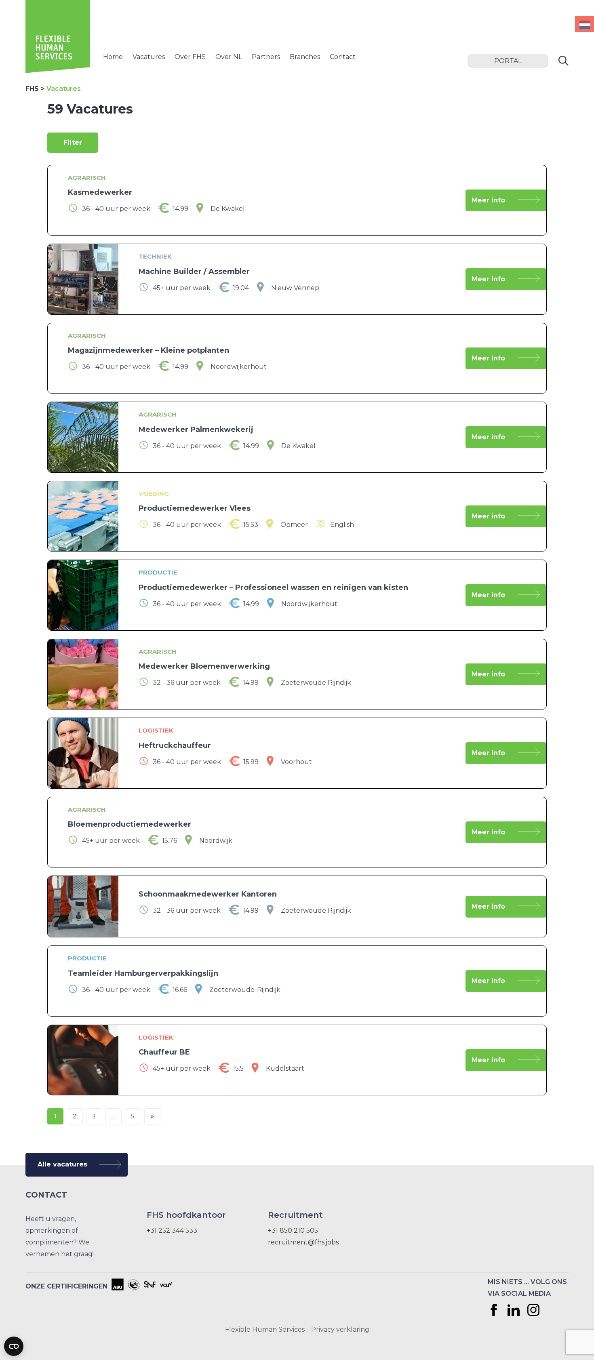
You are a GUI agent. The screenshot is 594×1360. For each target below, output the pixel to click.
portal (508, 61)
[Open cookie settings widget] (13, 1346)
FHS (32, 89)
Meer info (488, 200)
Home (113, 57)
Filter (72, 142)
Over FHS (190, 57)
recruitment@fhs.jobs (303, 1242)
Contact (343, 57)
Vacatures (149, 57)
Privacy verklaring (340, 1329)
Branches (305, 57)
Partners (266, 57)
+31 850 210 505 (293, 1230)
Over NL (228, 57)
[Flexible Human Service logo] (57, 71)
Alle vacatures (62, 1164)
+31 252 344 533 (172, 1230)
